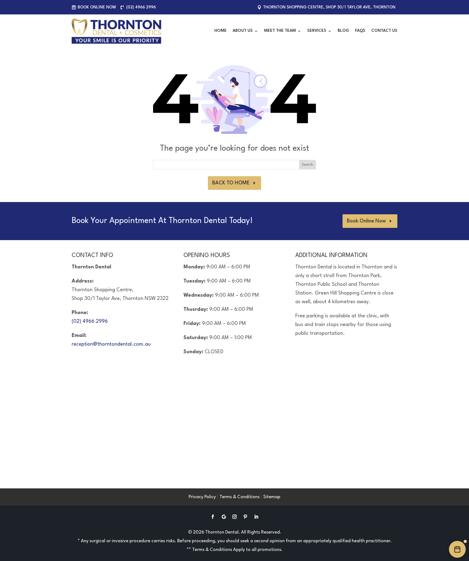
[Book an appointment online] (457, 549)
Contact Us (384, 31)
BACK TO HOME (231, 183)
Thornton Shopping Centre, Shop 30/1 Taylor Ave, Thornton (329, 7)
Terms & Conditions (239, 497)
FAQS (360, 31)
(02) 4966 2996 (141, 7)
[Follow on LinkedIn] (256, 516)
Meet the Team (280, 31)
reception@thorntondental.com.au (111, 344)
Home (220, 31)
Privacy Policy (202, 497)
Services (316, 31)
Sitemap (271, 497)
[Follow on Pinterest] (245, 516)
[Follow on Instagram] (234, 516)
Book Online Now (97, 7)
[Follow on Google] (223, 516)
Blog (343, 31)
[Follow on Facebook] (212, 516)
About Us (243, 31)
